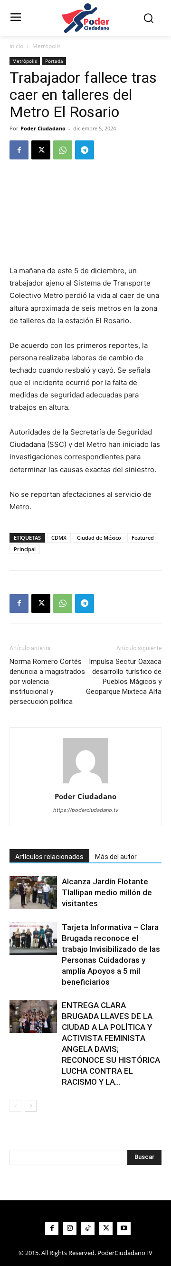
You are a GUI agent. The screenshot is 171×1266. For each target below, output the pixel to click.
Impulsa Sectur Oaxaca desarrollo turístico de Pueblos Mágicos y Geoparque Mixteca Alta (124, 676)
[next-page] (31, 1106)
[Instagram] (69, 1228)
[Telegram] (84, 149)
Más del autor (116, 856)
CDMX (58, 537)
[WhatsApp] (62, 149)
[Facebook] (19, 149)
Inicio (16, 46)
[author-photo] (85, 783)
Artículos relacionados (49, 856)
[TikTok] (88, 1228)
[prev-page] (15, 1106)
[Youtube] (124, 1228)
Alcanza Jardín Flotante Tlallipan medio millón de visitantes (107, 892)
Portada (54, 61)
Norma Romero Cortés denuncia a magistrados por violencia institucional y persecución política (47, 681)
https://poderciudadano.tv (85, 810)
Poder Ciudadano (43, 128)
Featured (143, 537)
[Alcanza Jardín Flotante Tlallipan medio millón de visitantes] (33, 892)
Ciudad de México (99, 537)
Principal (25, 549)
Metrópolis (46, 46)
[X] (40, 149)
